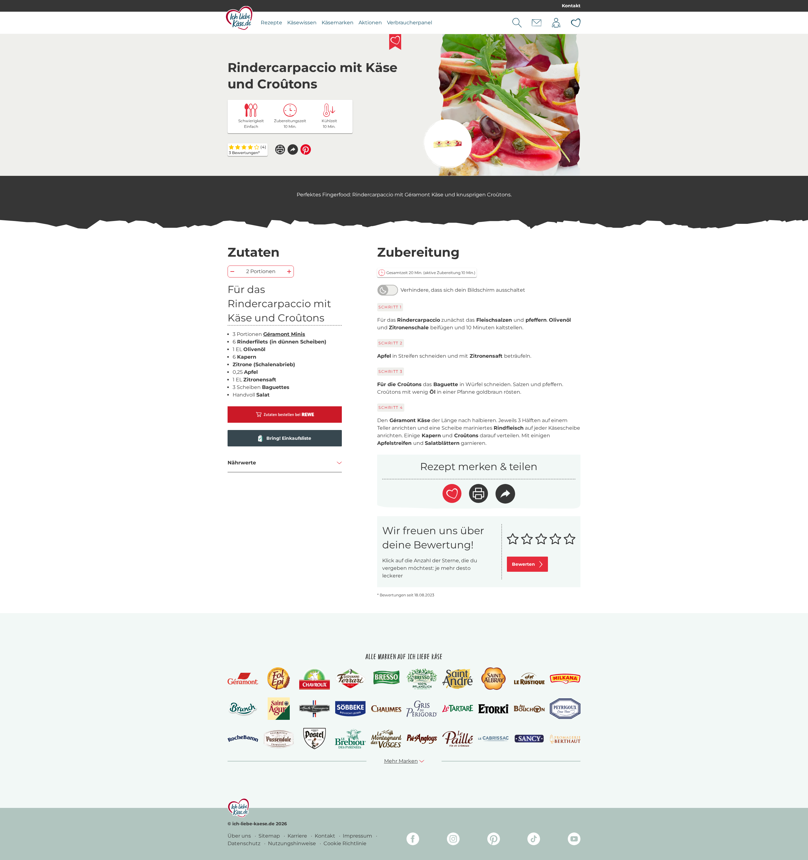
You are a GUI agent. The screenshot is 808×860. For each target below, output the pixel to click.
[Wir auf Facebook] (413, 840)
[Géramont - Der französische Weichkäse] (243, 678)
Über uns (240, 836)
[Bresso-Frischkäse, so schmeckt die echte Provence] (386, 679)
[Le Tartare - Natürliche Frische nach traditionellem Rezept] (457, 708)
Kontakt (571, 6)
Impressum (358, 836)
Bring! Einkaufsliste (288, 438)
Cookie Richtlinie (345, 843)
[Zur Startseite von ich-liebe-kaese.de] (239, 18)
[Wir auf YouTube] (574, 840)
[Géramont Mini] (447, 143)
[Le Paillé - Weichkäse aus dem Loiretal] (457, 739)
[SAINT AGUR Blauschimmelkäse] (279, 708)
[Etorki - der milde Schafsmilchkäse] (493, 709)
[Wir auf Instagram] (453, 840)
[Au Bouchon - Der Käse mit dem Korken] (529, 709)
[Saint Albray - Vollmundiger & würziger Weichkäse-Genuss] (493, 678)
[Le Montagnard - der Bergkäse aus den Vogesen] (386, 739)
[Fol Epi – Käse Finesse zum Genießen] (278, 678)
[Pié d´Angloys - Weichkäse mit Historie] (422, 739)
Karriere (298, 836)
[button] (293, 149)
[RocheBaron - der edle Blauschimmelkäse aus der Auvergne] (243, 738)
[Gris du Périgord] (422, 709)
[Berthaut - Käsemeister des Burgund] (565, 739)
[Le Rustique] (529, 679)
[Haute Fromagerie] (314, 708)
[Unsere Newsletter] (536, 22)
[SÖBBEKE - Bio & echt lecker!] (350, 709)
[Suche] (517, 22)
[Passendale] (278, 738)
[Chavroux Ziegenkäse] (314, 679)
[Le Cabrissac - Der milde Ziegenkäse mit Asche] (493, 738)
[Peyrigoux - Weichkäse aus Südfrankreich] (565, 708)
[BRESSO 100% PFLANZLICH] (422, 678)
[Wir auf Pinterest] (493, 840)
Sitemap (269, 836)
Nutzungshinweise (292, 843)
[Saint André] (457, 679)
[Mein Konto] (556, 22)
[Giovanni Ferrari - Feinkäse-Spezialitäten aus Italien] (350, 679)
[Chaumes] (386, 709)
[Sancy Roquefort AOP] (529, 739)
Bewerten (523, 564)
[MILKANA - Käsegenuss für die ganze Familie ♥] (565, 679)
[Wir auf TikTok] (533, 840)
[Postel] (314, 738)
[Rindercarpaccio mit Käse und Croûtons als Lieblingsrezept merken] (395, 42)
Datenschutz (245, 843)
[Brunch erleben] (243, 709)
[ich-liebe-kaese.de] (238, 808)
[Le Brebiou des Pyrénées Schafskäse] (350, 738)
